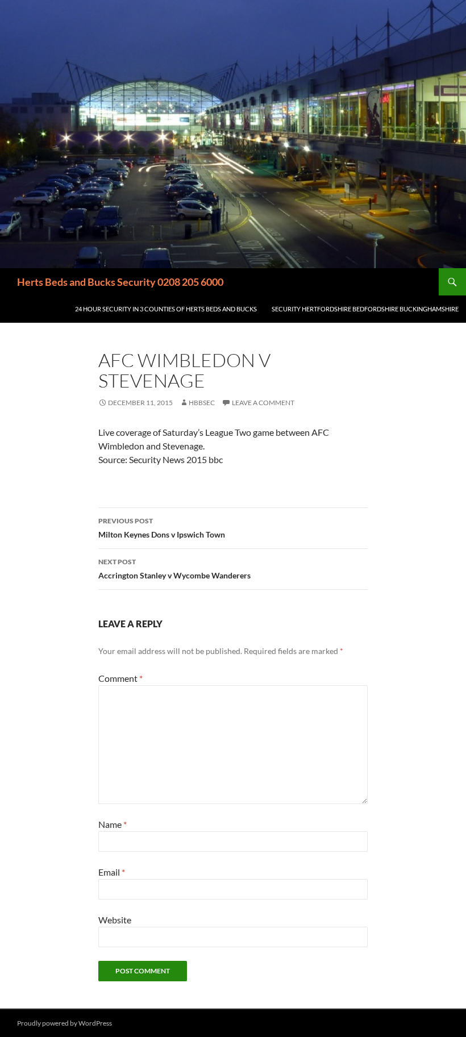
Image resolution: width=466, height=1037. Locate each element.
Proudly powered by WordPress (64, 1023)
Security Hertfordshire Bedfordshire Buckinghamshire (365, 309)
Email (111, 872)
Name (112, 824)
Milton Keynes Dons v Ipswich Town (161, 528)
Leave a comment (263, 402)
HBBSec (202, 402)
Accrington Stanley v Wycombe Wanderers (174, 568)
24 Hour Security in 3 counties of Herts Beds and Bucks (166, 309)
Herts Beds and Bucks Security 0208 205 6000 (120, 282)
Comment (120, 678)
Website (114, 919)
